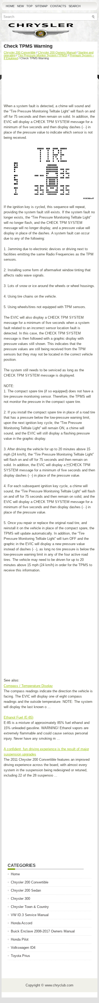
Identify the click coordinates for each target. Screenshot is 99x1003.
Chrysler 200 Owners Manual (57, 52)
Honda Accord (21, 923)
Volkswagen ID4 (23, 948)
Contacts (58, 6)
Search (75, 6)
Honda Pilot (20, 939)
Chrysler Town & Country (30, 907)
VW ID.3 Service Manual (30, 915)
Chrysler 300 (20, 899)
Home (10, 6)
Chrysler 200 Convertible (20, 52)
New (20, 6)
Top (29, 6)
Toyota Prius (20, 956)
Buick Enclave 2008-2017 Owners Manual (43, 931)
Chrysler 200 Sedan (26, 890)
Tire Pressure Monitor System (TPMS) (42, 55)
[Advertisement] (49, 82)
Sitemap (41, 6)
